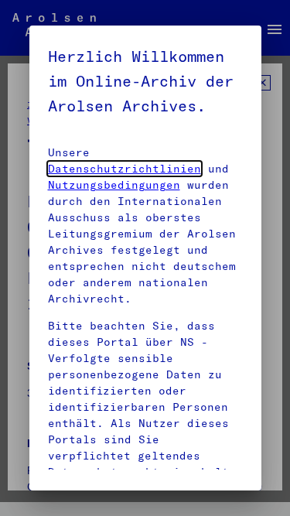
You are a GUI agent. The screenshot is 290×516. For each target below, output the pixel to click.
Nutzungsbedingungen (114, 185)
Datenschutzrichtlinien (124, 169)
